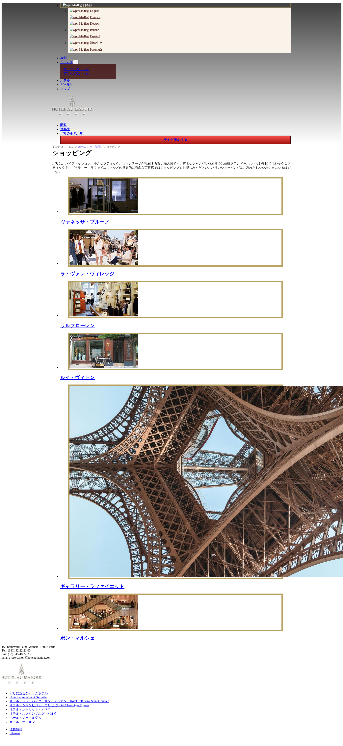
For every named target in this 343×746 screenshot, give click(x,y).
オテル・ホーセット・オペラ (30, 709)
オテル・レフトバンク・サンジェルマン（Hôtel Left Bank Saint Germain (59, 701)
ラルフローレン (77, 325)
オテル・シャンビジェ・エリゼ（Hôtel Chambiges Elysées (49, 705)
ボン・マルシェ (77, 638)
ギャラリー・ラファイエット (92, 586)
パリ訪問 (95, 146)
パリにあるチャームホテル (29, 693)
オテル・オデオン (22, 722)
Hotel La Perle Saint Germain (28, 697)
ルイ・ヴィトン (77, 377)
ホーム (82, 146)
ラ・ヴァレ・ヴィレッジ (87, 273)
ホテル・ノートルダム (25, 717)
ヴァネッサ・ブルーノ (85, 222)
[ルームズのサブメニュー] (76, 62)
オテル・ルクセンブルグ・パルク (33, 713)
